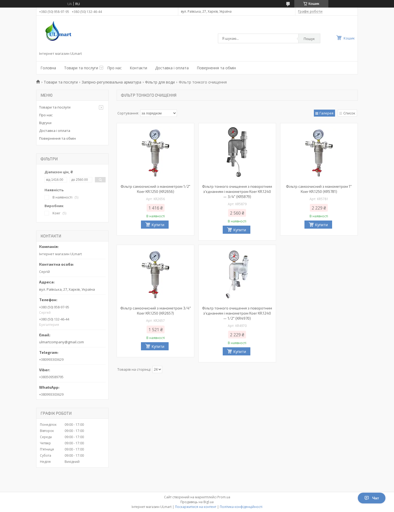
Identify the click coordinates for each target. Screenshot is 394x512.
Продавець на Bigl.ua (197, 502)
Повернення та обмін (216, 67)
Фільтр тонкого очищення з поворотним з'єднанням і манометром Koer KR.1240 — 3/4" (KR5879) (237, 191)
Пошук (309, 38)
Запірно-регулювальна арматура (111, 82)
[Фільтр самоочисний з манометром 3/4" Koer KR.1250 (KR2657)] (155, 274)
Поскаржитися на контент (195, 506)
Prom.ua (223, 497)
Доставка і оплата (172, 67)
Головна (48, 67)
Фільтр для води (160, 82)
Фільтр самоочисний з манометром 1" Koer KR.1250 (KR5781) (319, 189)
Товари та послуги (81, 67)
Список (349, 113)
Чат (375, 498)
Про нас (114, 67)
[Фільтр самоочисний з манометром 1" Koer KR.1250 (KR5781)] (319, 153)
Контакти (138, 67)
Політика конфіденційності (241, 506)
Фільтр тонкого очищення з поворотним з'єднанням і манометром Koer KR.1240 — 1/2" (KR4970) (237, 313)
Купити (157, 224)
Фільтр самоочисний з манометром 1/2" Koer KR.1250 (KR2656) (155, 189)
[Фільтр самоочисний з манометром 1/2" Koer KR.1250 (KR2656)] (155, 153)
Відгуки (45, 122)
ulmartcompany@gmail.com (61, 342)
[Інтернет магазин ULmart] (57, 34)
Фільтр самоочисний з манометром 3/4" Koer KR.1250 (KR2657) (155, 310)
